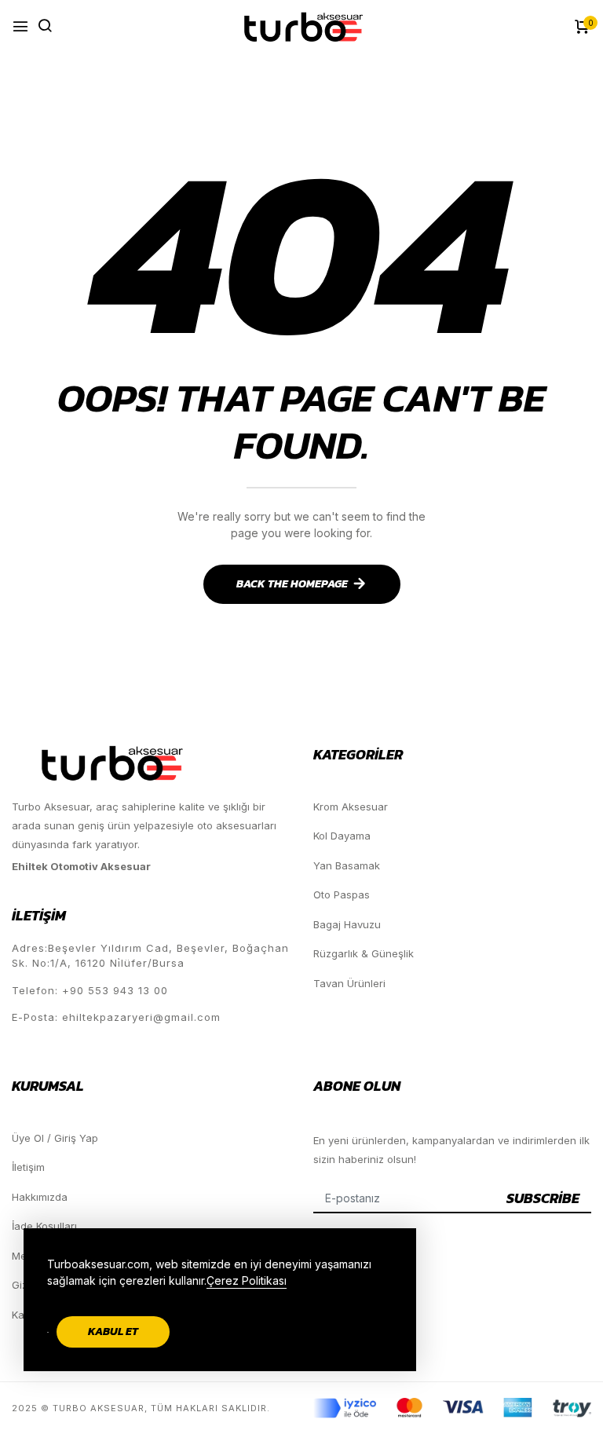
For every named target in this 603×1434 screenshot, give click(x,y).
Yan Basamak (346, 865)
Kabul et (113, 1331)
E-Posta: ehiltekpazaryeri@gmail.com (116, 1017)
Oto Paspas (341, 894)
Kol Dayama (342, 835)
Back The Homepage (292, 584)
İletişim (28, 1167)
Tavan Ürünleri (349, 983)
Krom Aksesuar (350, 806)
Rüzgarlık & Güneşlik (363, 953)
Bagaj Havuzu (347, 924)
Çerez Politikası (246, 1280)
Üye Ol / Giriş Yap (55, 1138)
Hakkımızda (40, 1197)
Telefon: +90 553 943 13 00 (90, 990)
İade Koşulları (44, 1226)
